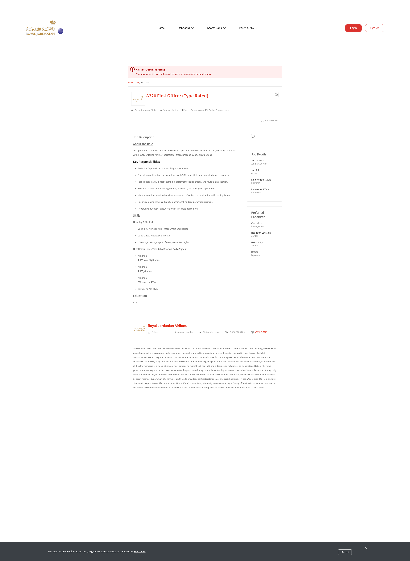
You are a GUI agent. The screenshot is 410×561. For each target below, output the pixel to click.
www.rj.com (261, 332)
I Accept (345, 552)
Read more (139, 551)
